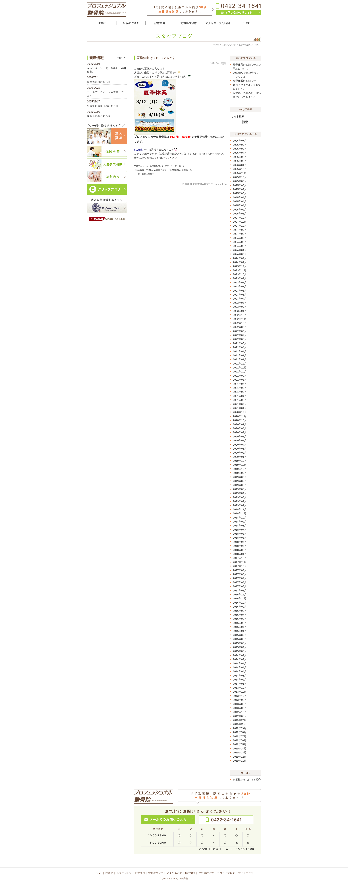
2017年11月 (239, 562)
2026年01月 (240, 165)
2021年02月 (240, 404)
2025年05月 (240, 197)
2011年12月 (239, 720)
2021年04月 (240, 396)
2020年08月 (240, 428)
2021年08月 (240, 379)
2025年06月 (240, 193)
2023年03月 (240, 302)
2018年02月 (240, 550)
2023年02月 (240, 306)
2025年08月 (240, 185)
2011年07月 (239, 736)
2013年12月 (240, 687)
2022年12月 (240, 314)
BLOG (246, 23)
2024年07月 (240, 238)
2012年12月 (240, 712)
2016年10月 (240, 602)
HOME (102, 23)
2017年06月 (240, 582)
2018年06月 (240, 533)
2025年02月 (240, 209)
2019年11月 (239, 464)
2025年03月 (240, 205)
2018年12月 (240, 509)
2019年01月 (240, 505)
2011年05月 (239, 744)
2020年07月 (240, 432)
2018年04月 (240, 541)
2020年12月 (240, 412)
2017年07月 (240, 578)
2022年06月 (240, 339)
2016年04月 (240, 626)
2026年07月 (240, 140)
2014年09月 (240, 655)
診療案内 (140, 872)
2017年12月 (240, 558)
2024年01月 (240, 262)
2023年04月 (240, 298)
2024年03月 (240, 254)
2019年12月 (240, 460)
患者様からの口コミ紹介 (247, 779)
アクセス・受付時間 (217, 23)
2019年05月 (240, 489)
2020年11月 (239, 416)
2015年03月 (240, 651)
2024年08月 (240, 233)
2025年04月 (240, 201)
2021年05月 (240, 391)
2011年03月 (239, 752)
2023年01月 (240, 310)
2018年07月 (240, 529)
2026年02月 (240, 160)
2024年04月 (240, 250)
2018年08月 (240, 525)
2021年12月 (240, 363)
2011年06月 (239, 740)
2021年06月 (240, 387)
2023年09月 (240, 278)
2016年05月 (240, 622)
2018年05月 (240, 537)
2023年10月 (240, 274)
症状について (155, 872)
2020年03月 (240, 448)
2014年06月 (240, 663)
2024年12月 (240, 217)
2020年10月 (240, 420)
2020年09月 (240, 424)
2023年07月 (240, 286)
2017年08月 (240, 574)
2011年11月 (239, 724)
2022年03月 (240, 351)
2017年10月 (240, 566)
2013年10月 (240, 695)
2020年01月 (240, 456)
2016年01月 (240, 630)
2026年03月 (240, 156)
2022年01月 (240, 359)
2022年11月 (239, 318)
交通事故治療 (206, 872)
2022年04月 (240, 347)
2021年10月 (240, 371)
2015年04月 (240, 647)
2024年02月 (240, 258)
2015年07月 (240, 635)
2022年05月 (240, 343)
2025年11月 (239, 173)
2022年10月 (240, 323)
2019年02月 (240, 501)
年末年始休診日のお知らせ (103, 106)
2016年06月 (240, 618)
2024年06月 (240, 242)
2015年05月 (240, 643)
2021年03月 (240, 400)
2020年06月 (240, 436)
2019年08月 (240, 477)
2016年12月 (240, 594)
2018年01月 (240, 554)
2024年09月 (240, 229)
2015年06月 (240, 639)
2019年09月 (240, 472)
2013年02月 (240, 708)
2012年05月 (240, 716)
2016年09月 (240, 606)
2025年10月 (240, 177)
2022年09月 (240, 327)
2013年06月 (240, 699)
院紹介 (109, 872)
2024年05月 (240, 246)
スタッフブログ (226, 872)
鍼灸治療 (190, 872)
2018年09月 (240, 521)
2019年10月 (240, 468)
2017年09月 (240, 570)
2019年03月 (240, 497)
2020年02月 (240, 452)
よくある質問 (174, 872)
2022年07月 (240, 335)
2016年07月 (240, 614)
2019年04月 (240, 493)
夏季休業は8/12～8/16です (155, 58)
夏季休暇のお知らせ (244, 80)
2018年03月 (240, 545)
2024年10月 (240, 225)
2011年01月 (239, 760)
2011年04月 (239, 748)
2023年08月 (240, 282)
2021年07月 (240, 383)
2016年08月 (240, 610)
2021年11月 (239, 367)
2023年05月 (240, 294)
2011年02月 (239, 756)
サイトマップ (245, 872)
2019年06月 (240, 485)
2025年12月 (240, 169)
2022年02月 (240, 355)
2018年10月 (240, 517)
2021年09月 (240, 375)
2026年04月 (240, 152)
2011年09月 (239, 728)
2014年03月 (240, 675)
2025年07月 (240, 189)
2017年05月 (240, 586)
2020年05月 (240, 440)
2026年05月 (240, 148)
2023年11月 (239, 270)
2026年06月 (240, 144)
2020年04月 (240, 444)
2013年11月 (239, 691)
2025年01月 (240, 213)
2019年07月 (240, 481)
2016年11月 (239, 598)
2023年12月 (240, 266)
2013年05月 (240, 704)
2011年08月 (239, 732)
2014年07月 (240, 659)
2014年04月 (240, 671)
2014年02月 (240, 679)
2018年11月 (239, 513)
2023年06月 (240, 290)
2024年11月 (239, 221)
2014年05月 (240, 667)
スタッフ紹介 (124, 872)
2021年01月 (240, 408)
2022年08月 (240, 331)
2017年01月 (240, 590)
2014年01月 (240, 683)
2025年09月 (240, 181)
